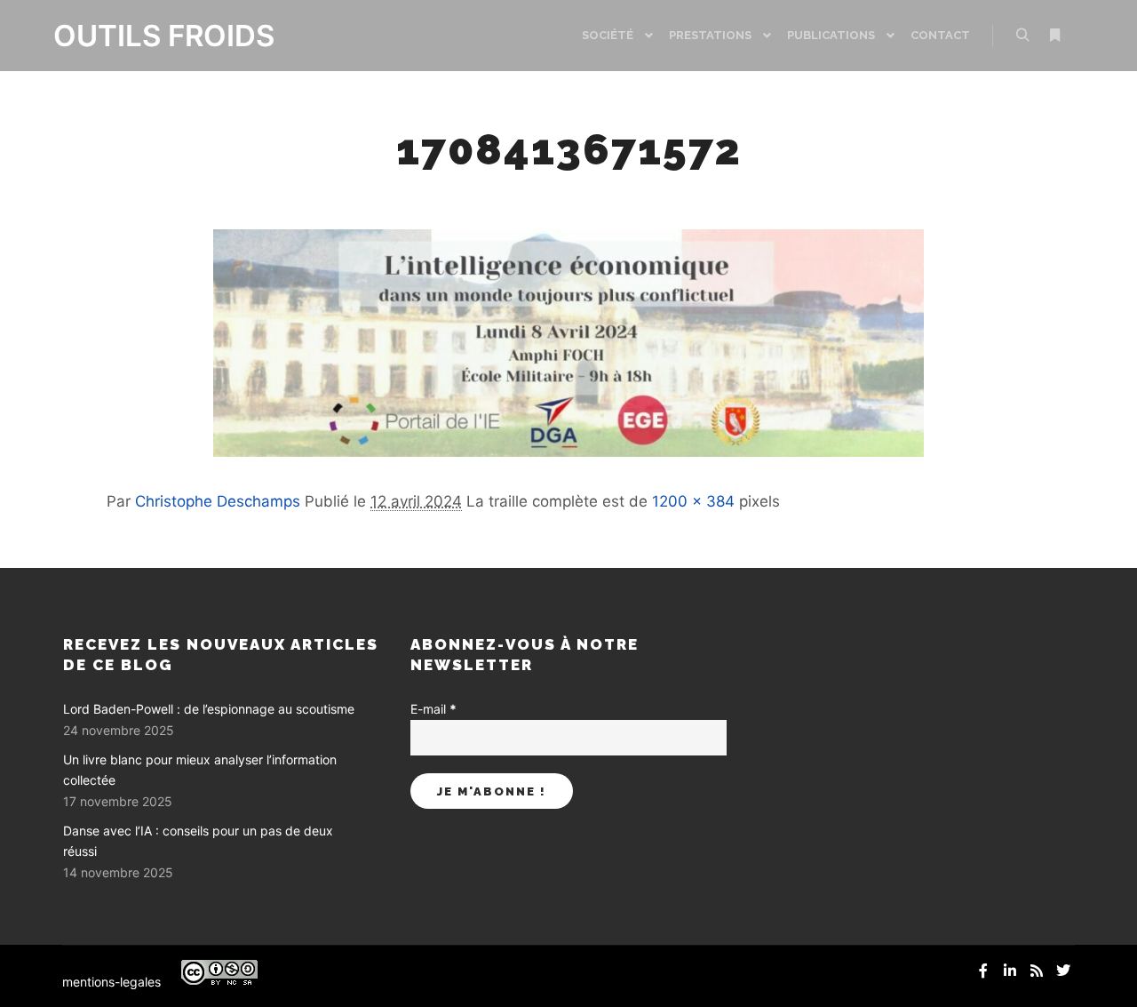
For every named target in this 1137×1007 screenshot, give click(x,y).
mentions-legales (111, 981)
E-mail (433, 708)
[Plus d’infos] (1054, 35)
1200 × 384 (693, 501)
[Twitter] (1063, 970)
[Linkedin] (1010, 970)
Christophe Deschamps (217, 501)
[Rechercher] (1022, 35)
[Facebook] (983, 970)
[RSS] (1036, 970)
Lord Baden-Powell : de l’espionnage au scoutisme (208, 708)
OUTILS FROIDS (142, 35)
